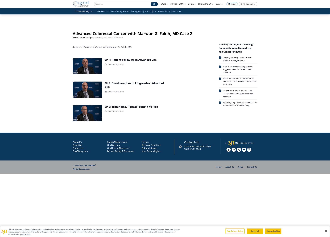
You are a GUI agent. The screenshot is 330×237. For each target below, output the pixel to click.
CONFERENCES (176, 4)
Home (75, 37)
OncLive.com (113, 145)
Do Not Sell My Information (120, 151)
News (240, 167)
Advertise (77, 145)
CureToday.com (80, 151)
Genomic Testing (164, 11)
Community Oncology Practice (118, 11)
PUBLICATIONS (204, 4)
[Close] (326, 231)
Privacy (145, 142)
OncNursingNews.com (118, 148)
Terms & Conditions (151, 145)
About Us (77, 142)
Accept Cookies (273, 231)
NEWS (163, 4)
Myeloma (148, 11)
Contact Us (78, 148)
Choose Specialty (82, 11)
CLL (155, 11)
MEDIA (191, 4)
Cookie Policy (25, 234)
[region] (165, 231)
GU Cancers (176, 11)
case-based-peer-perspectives (93, 37)
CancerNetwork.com (117, 142)
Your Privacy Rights (151, 151)
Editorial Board (149, 148)
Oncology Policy (136, 11)
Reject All (255, 231)
